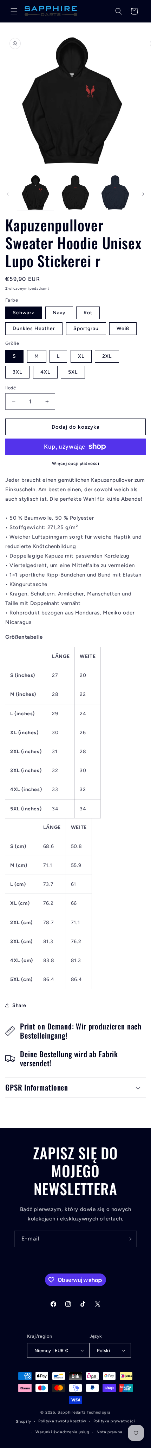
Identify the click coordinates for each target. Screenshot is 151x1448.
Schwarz (23, 313)
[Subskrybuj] (129, 1239)
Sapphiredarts (72, 1412)
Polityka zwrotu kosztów (62, 1421)
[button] (14, 11)
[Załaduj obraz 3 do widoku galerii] (75, 192)
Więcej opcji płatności (75, 463)
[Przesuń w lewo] (7, 194)
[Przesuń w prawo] (143, 194)
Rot (88, 313)
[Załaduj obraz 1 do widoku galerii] (35, 192)
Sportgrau (86, 328)
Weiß (123, 328)
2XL (107, 356)
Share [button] (19, 1005)
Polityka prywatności (114, 1421)
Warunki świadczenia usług (62, 1432)
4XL (45, 372)
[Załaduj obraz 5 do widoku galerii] (115, 192)
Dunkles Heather (34, 328)
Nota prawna (110, 1432)
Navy (59, 313)
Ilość (10, 387)
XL (81, 356)
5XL (73, 372)
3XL (17, 372)
